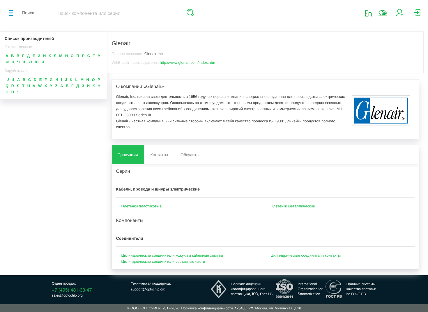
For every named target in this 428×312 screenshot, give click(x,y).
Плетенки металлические (292, 206)
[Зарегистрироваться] (399, 15)
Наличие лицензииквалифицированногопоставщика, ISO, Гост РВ (252, 288)
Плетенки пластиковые (141, 206)
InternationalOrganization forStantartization (310, 288)
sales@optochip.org (67, 295)
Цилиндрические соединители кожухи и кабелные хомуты (172, 255)
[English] (370, 13)
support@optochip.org (148, 289)
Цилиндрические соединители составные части (163, 261)
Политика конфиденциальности (207, 308)
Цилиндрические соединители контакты (305, 255)
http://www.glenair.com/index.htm (187, 62)
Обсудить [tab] (190, 154)
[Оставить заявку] (383, 13)
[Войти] (417, 15)
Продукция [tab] (128, 154)
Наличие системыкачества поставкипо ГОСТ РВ (361, 288)
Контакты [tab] (159, 154)
